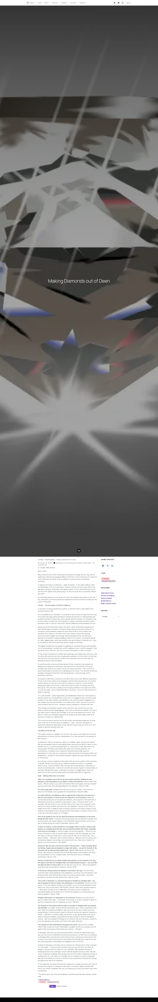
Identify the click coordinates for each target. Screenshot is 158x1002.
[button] (122, 3)
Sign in (128, 3)
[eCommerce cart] (114, 3)
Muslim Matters (50, 559)
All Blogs (40, 559)
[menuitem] (39, 2)
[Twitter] (108, 566)
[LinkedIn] (112, 566)
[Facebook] (103, 566)
